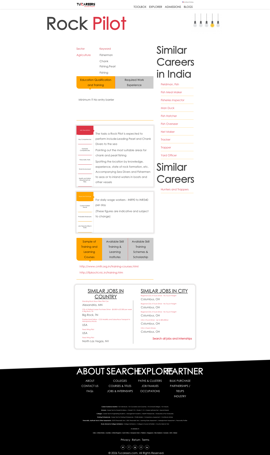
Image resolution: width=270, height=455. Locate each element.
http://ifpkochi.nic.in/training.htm (101, 272)
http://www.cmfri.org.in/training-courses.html (109, 266)
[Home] (85, 5)
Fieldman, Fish (170, 84)
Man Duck (167, 108)
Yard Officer (169, 155)
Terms (145, 439)
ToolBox (140, 6)
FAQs (90, 391)
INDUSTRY (180, 396)
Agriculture (83, 55)
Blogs (188, 6)
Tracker (165, 139)
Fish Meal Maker (171, 92)
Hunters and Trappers (175, 189)
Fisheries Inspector (172, 100)
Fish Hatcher (169, 116)
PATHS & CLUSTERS (150, 380)
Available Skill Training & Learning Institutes (115, 249)
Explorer (155, 6)
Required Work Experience (134, 82)
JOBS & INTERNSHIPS (120, 391)
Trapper (166, 147)
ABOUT (89, 380)
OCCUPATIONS (150, 391)
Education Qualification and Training (95, 82)
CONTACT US (89, 386)
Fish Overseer (169, 123)
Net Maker (168, 131)
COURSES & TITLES (120, 386)
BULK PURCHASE (180, 380)
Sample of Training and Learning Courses (89, 249)
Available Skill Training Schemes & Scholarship (141, 249)
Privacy (125, 439)
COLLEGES (120, 380)
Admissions (173, 6)
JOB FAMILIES (150, 386)
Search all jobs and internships (172, 338)
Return (136, 439)
